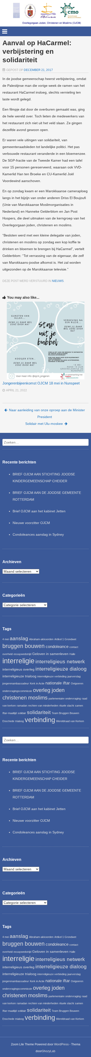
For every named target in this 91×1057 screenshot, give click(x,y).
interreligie (18, 661)
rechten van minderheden (43, 705)
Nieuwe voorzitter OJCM (31, 523)
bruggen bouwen (23, 646)
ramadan (22, 705)
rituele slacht (66, 705)
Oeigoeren (77, 683)
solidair (22, 713)
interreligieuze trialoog (19, 676)
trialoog (19, 721)
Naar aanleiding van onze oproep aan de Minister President (47, 413)
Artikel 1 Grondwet (65, 639)
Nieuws (58, 281)
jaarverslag (74, 676)
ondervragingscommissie (17, 691)
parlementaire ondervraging (65, 698)
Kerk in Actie (37, 683)
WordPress (61, 1044)
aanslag (19, 638)
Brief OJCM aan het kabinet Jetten (39, 511)
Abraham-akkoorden (41, 639)
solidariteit (39, 712)
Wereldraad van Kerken (70, 721)
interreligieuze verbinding (51, 676)
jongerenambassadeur (15, 683)
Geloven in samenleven (50, 654)
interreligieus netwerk (60, 661)
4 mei (5, 639)
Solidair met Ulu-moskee (44, 424)
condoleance (57, 646)
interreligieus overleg (18, 669)
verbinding (40, 720)
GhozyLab (48, 1051)
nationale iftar (57, 683)
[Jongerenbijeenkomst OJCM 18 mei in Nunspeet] (45, 340)
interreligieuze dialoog (61, 669)
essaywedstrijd (22, 654)
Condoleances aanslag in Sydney (38, 534)
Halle (72, 654)
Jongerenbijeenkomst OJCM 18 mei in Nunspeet (41, 383)
